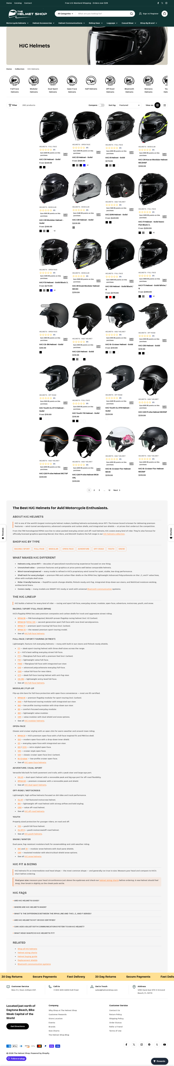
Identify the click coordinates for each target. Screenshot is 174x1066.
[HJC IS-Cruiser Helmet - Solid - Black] (106, 352)
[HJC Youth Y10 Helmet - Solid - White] (84, 421)
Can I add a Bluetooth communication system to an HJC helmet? (49, 926)
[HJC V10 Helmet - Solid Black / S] (120, 254)
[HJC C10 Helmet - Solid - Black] (40, 167)
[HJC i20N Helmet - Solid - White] (114, 222)
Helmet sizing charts (27, 952)
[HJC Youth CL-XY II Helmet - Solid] (54, 378)
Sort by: (112, 105)
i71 (19, 648)
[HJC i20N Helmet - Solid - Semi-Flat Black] (110, 222)
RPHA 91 (21, 698)
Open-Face (68, 549)
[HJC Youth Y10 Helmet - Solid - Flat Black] (77, 421)
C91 (19, 717)
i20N (24, 747)
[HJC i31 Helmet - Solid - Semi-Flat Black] (80, 165)
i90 (19, 705)
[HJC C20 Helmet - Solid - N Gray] (77, 359)
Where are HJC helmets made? (30, 907)
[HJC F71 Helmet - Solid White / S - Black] (139, 296)
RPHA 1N (21, 618)
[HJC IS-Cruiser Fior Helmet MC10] (120, 439)
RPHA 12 (21, 622)
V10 (19, 751)
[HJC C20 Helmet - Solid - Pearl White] (80, 359)
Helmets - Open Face (81, 145)
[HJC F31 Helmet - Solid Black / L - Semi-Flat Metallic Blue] (51, 290)
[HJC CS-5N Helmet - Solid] (54, 315)
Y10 (19, 826)
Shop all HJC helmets (27, 949)
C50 (20, 807)
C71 (19, 675)
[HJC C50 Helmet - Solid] (153, 316)
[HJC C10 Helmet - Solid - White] (47, 167)
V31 (19, 755)
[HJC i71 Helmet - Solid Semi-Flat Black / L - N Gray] (143, 232)
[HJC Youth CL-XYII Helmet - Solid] (120, 378)
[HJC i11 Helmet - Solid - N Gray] (110, 165)
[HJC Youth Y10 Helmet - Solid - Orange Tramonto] (80, 421)
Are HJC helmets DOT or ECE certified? (35, 920)
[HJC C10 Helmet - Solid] (54, 127)
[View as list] (165, 105)
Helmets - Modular (146, 147)
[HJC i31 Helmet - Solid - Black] (73, 165)
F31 (19, 660)
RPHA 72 (22, 630)
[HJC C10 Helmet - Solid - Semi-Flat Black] (44, 167)
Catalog (18, 3)
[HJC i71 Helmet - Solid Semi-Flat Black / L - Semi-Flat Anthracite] (147, 232)
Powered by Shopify (40, 1053)
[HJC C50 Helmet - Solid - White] (147, 353)
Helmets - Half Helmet (115, 202)
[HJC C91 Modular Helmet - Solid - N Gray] (44, 231)
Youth (111, 549)
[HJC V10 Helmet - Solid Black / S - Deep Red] (110, 297)
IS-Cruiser (23, 759)
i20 (19, 747)
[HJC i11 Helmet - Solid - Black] (106, 165)
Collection (19, 69)
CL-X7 (20, 800)
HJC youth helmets (33, 834)
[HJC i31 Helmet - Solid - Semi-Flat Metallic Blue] (84, 165)
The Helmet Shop (22, 1053)
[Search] (131, 13)
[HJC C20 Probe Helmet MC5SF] (153, 380)
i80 (19, 713)
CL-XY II (21, 830)
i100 (19, 702)
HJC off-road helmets (34, 811)
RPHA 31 (21, 736)
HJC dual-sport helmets (35, 785)
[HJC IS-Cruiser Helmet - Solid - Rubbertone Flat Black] (114, 352)
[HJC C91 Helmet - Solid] (87, 188)
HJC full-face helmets (34, 633)
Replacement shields (27, 960)
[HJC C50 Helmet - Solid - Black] (139, 353)
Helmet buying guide (27, 956)
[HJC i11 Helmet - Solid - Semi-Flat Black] (114, 165)
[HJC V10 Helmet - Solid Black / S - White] (117, 297)
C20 (20, 671)
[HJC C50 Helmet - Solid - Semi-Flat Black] (143, 353)
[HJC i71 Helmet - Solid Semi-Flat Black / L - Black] (139, 232)
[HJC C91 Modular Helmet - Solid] (54, 188)
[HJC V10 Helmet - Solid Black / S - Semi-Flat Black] (114, 297)
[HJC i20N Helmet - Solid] (120, 185)
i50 (19, 804)
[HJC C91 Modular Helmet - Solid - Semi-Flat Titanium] (51, 231)
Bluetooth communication (99, 589)
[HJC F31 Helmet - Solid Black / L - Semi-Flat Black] (47, 290)
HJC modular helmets (34, 721)
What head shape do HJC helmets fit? (34, 933)
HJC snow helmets (32, 856)
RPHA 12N (31, 622)
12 (109, 490)
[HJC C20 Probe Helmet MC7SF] (54, 442)
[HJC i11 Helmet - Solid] (120, 126)
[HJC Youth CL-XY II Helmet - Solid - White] (47, 418)
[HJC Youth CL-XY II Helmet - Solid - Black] (40, 418)
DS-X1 (20, 777)
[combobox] (95, 14)
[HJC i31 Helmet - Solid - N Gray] (77, 165)
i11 (18, 652)
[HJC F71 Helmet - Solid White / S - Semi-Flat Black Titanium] (147, 296)
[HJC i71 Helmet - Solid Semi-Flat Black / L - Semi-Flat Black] (150, 232)
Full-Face (39, 549)
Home (9, 3)
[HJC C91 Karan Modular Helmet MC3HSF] (153, 127)
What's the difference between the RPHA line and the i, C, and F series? (52, 913)
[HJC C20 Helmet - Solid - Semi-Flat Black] (84, 359)
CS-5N (21, 679)
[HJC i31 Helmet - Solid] (87, 126)
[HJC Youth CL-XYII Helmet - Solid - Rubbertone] (106, 418)
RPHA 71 (21, 626)
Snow (122, 549)
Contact (28, 3)
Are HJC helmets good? (26, 900)
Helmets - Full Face (48, 147)
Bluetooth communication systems (34, 964)
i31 (19, 743)
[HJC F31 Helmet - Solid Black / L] (54, 252)
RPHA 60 (22, 781)
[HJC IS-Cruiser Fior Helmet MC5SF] (153, 439)
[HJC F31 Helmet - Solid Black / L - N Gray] (44, 290)
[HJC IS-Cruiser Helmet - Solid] (120, 315)
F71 (19, 656)
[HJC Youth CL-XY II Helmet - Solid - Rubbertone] (44, 418)
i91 (19, 709)
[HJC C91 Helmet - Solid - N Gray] (73, 227)
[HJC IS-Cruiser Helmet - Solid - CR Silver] (110, 352)
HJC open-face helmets (35, 762)
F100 (20, 664)
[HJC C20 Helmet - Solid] (87, 319)
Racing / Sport (22, 549)
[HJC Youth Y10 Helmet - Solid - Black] (73, 421)
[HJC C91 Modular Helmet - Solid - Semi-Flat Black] (47, 231)
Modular (53, 549)
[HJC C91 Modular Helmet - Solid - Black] (40, 231)
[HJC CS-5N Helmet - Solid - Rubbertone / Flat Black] (40, 352)
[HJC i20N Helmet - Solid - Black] (106, 222)
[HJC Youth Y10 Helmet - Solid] (87, 380)
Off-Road (99, 549)
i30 (19, 739)
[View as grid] (157, 105)
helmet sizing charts (109, 880)
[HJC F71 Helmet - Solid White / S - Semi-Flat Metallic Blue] (150, 296)
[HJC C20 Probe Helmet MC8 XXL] (87, 442)
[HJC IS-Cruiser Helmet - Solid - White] (117, 352)
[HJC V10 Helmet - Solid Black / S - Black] (106, 297)
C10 (19, 667)
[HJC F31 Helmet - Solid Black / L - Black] (40, 290)
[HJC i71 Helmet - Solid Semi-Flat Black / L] (153, 189)
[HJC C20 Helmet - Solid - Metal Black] (73, 359)
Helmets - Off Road (146, 333)
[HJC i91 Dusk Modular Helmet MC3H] (87, 254)
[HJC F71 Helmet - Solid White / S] (153, 254)
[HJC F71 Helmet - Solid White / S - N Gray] (143, 296)
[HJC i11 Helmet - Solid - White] (117, 165)
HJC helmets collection (114, 534)
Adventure (83, 549)
